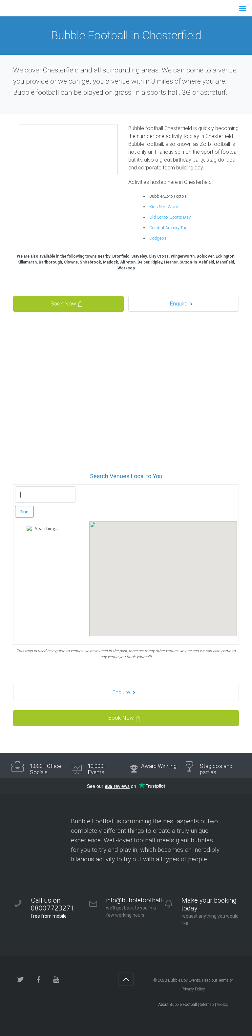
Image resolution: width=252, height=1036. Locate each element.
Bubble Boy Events (184, 980)
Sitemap (207, 1004)
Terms (223, 980)
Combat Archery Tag (168, 227)
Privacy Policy (193, 989)
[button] (163, 573)
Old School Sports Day (170, 217)
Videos (222, 1004)
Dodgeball (159, 238)
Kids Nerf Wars (163, 206)
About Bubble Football (177, 1004)
